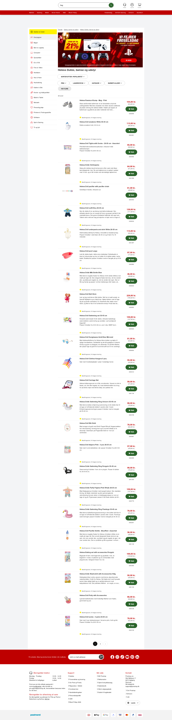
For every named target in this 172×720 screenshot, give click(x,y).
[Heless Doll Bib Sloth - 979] (68, 427)
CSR (70, 699)
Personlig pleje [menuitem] (38, 107)
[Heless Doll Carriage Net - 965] (68, 384)
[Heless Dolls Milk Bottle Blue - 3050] (68, 277)
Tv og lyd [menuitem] (37, 127)
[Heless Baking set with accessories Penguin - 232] (68, 556)
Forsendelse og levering (77, 679)
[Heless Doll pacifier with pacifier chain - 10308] (68, 191)
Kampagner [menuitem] (37, 37)
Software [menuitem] (37, 117)
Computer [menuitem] (37, 53)
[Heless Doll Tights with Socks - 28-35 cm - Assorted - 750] (68, 148)
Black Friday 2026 (75, 702)
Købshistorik (102, 686)
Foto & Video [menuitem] (38, 68)
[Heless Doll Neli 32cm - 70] (68, 298)
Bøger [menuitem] (36, 43)
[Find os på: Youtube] (127, 657)
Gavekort (140, 13)
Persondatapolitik (75, 695)
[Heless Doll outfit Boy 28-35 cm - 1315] (68, 212)
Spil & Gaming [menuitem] (38, 122)
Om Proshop (131, 690)
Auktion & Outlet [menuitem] (39, 32)
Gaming (39, 13)
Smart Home (56, 13)
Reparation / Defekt (75, 686)
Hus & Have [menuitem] (38, 78)
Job (128, 697)
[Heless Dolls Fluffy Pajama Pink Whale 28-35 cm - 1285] (68, 492)
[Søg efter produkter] (111, 5)
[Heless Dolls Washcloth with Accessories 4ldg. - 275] (68, 578)
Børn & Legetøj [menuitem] (39, 48)
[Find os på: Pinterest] (132, 657)
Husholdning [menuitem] (38, 82)
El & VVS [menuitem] (37, 63)
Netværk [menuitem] (36, 102)
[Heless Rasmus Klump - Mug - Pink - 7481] (68, 105)
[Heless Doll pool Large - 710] (68, 255)
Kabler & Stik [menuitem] (38, 87)
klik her (47, 699)
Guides (71, 676)
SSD (64, 13)
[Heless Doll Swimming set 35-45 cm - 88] (68, 320)
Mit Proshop (102, 676)
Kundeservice (73, 689)
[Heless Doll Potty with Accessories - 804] (68, 600)
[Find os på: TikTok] (122, 657)
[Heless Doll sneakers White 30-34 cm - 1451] (68, 126)
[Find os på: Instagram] (117, 657)
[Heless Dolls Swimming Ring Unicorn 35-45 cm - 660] (68, 406)
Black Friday (73, 13)
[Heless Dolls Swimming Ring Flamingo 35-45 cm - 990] (68, 513)
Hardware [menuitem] (37, 73)
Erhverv (131, 13)
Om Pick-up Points (75, 683)
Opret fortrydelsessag (105, 683)
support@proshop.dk (38, 688)
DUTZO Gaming (120, 13)
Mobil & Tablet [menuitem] (38, 97)
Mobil (47, 13)
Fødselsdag (108, 13)
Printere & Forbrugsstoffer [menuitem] (42, 112)
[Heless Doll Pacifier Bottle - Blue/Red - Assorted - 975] (68, 535)
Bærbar (31, 13)
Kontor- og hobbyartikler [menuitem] (42, 92)
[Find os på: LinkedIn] (137, 657)
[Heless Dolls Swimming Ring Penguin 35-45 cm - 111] (68, 470)
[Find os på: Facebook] (112, 657)
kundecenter (37, 686)
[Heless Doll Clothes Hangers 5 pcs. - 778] (68, 363)
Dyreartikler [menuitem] (37, 58)
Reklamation (102, 679)
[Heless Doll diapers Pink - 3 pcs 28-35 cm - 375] (68, 449)
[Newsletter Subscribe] (101, 657)
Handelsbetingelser (75, 692)
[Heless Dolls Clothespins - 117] (68, 169)
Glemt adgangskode (104, 689)
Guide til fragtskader (104, 692)
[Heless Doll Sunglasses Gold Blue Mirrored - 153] (68, 341)
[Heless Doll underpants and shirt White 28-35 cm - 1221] (68, 234)
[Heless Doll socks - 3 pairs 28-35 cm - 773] (68, 621)
